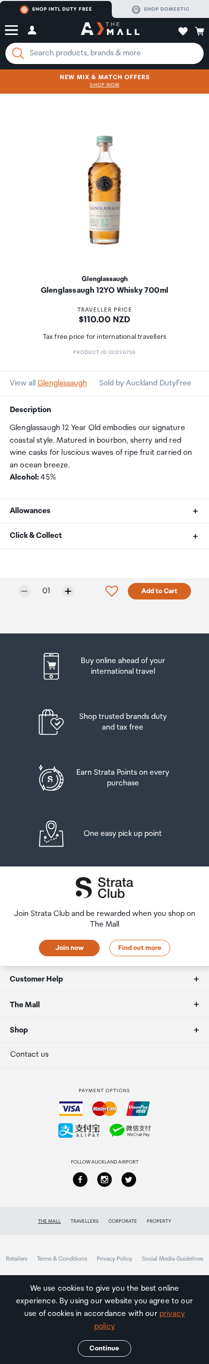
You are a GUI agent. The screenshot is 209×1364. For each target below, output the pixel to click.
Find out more (139, 948)
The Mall (49, 1221)
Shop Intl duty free (62, 9)
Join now (69, 948)
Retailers (16, 1259)
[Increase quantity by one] (68, 591)
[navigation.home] (110, 30)
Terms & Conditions (62, 1259)
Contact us (29, 1054)
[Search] (18, 53)
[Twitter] (129, 1179)
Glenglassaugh (62, 383)
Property (159, 1221)
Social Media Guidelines (172, 1259)
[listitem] (104, 666)
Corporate (122, 1221)
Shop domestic (167, 9)
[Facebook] (80, 1179)
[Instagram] (104, 1179)
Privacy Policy (114, 1259)
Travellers (84, 1221)
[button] (11, 30)
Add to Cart (159, 591)
